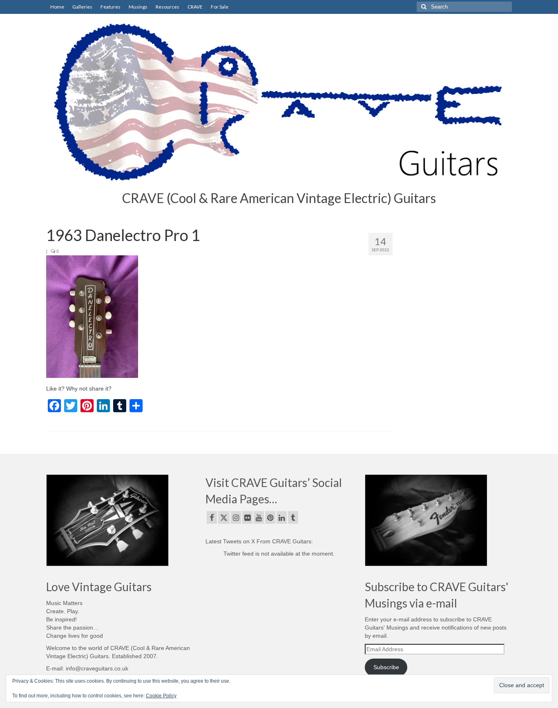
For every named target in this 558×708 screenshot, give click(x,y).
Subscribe (386, 667)
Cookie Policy (161, 696)
